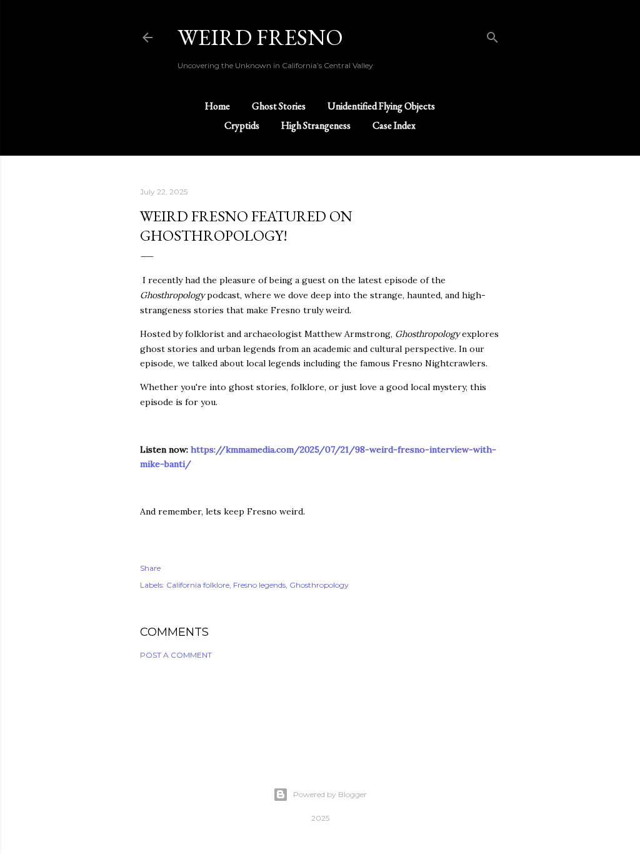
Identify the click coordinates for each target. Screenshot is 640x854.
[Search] (492, 35)
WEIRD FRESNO (260, 37)
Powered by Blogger (330, 794)
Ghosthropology (319, 585)
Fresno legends (259, 585)
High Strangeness (316, 125)
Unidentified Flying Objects (381, 106)
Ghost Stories (279, 106)
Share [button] (150, 568)
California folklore (197, 585)
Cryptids (241, 125)
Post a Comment (176, 655)
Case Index (394, 125)
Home (217, 106)
